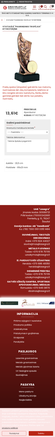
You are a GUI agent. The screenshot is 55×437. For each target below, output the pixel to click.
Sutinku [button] (41, 433)
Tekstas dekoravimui (15, 137)
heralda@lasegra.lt (39, 266)
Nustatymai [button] (14, 433)
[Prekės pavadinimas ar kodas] (45, 8)
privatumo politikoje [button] (10, 428)
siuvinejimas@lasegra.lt (37, 244)
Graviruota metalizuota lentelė (20, 128)
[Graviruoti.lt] (34, 8)
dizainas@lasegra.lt (39, 291)
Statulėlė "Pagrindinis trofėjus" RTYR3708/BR (23, 20)
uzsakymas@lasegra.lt (37, 254)
